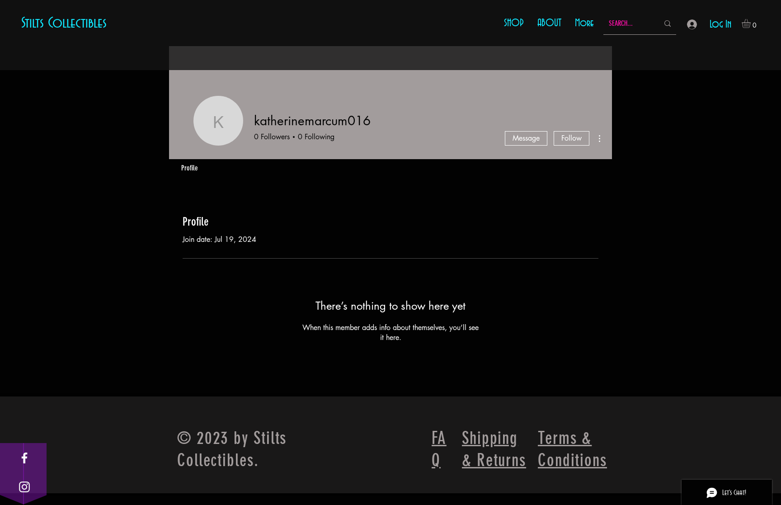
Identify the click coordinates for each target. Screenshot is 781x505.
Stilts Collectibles (64, 23)
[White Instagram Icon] (24, 487)
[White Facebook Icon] (24, 458)
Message (526, 138)
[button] (751, 23)
